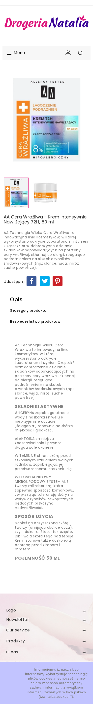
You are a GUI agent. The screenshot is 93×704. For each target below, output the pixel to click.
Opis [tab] (16, 299)
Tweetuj (45, 281)
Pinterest (57, 281)
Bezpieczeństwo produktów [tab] (35, 321)
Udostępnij (31, 281)
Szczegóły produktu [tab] (28, 310)
